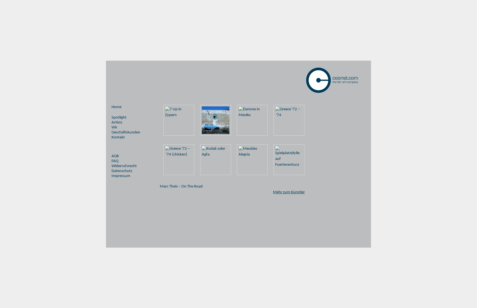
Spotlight (119, 118)
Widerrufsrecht (124, 166)
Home (116, 107)
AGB (115, 156)
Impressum (121, 176)
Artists (117, 122)
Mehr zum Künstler (289, 192)
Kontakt (118, 137)
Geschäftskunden (126, 132)
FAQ (115, 161)
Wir (114, 127)
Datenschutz (122, 171)
